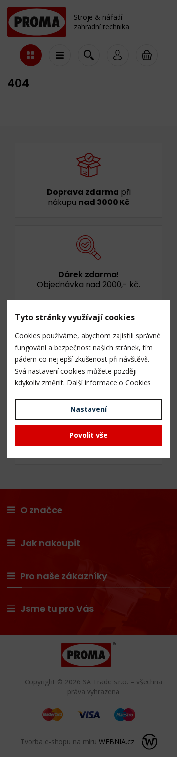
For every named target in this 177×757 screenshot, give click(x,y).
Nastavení (88, 409)
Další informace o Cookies (109, 382)
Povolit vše (88, 435)
